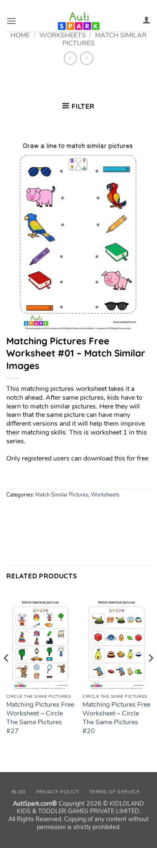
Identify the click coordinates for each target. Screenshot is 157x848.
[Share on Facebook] (29, 513)
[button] (11, 20)
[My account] (146, 19)
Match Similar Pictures (61, 495)
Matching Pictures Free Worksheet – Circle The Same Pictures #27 (40, 717)
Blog (18, 791)
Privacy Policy (58, 791)
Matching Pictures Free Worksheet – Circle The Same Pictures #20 (116, 717)
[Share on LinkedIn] (89, 513)
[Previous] (7, 675)
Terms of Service (114, 791)
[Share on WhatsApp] (14, 513)
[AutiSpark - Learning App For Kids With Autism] (79, 20)
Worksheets (105, 495)
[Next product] (70, 58)
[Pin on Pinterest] (74, 513)
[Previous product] (86, 58)
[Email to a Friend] (59, 513)
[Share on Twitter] (44, 513)
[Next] (150, 675)
